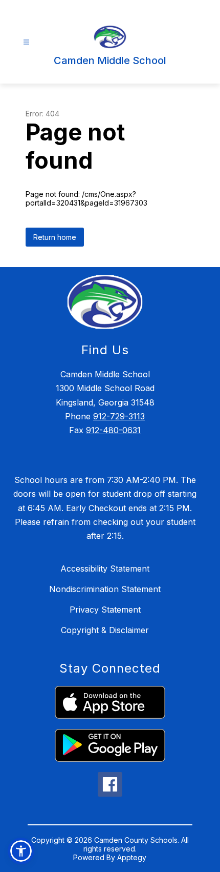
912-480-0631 (113, 430)
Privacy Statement (105, 609)
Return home (54, 237)
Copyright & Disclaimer (105, 630)
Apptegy (131, 857)
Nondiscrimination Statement (105, 589)
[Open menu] (26, 42)
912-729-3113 (119, 416)
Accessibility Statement (104, 568)
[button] (21, 851)
